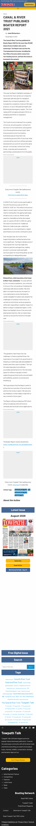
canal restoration (9, 685)
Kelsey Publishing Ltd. (10, 822)
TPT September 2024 (13, 722)
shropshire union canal (13, 699)
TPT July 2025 (6, 714)
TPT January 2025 (26, 711)
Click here (16, 485)
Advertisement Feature (11, 774)
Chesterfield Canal (10, 688)
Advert (18, 157)
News (5, 14)
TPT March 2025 (29, 714)
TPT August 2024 (16, 706)
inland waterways (7, 694)
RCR (21, 696)
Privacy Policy (23, 822)
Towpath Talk (19, 495)
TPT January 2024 (17, 711)
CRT (28, 688)
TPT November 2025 (26, 717)
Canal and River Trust (13, 682)
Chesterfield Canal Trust (21, 688)
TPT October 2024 (17, 719)
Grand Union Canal (25, 691)
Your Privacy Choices (18, 760)
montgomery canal (10, 696)
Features (7, 779)
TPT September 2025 (23, 722)
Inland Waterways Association (23, 694)
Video (5, 788)
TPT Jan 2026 (18, 708)
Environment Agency (11, 691)
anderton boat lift (9, 679)
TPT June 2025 (13, 714)
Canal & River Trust (21, 490)
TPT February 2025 (10, 708)
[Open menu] (18, 8)
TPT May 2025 (8, 717)
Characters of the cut (24, 685)
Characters (16, 685)
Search (31, 667)
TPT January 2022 (26, 708)
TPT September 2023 (26, 719)
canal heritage (26, 682)
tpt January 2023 (9, 711)
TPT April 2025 (8, 706)
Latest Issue (8, 782)
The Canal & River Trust (11, 703)
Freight (19, 691)
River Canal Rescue (28, 696)
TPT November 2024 (16, 717)
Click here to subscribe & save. (18, 195)
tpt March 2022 (21, 714)
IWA (3, 696)
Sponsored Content (23, 699)
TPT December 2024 (25, 706)
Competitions (8, 777)
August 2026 (18, 515)
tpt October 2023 (8, 719)
